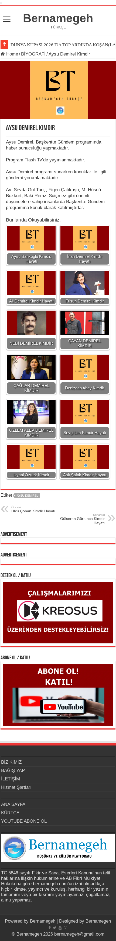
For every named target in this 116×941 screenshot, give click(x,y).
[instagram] (65, 927)
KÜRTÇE (10, 812)
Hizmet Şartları (16, 787)
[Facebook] (49, 927)
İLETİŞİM (10, 779)
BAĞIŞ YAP (13, 770)
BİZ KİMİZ (11, 762)
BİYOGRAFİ (33, 54)
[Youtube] (60, 927)
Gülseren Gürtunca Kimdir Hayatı (82, 519)
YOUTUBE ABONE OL (24, 821)
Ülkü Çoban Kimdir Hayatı (33, 509)
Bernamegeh (58, 18)
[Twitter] (54, 927)
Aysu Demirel (27, 495)
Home (11, 54)
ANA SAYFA (13, 804)
